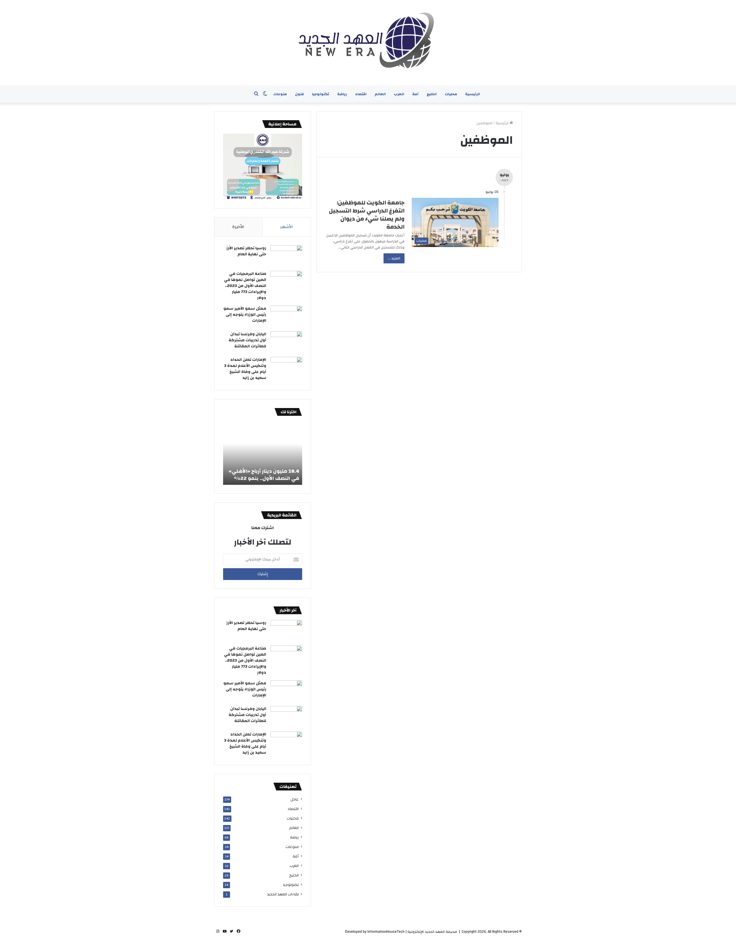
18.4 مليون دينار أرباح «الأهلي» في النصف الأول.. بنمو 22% (264, 474)
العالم (380, 94)
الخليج (432, 94)
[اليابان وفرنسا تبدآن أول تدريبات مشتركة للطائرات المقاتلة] (286, 342)
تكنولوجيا (320, 94)
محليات (451, 94)
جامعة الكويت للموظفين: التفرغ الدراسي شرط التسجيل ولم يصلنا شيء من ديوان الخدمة (367, 214)
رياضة (342, 94)
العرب (399, 94)
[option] (262, 453)
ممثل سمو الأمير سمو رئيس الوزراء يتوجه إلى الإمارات (244, 314)
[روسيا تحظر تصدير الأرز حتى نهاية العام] (286, 256)
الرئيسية (472, 94)
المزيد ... (394, 258)
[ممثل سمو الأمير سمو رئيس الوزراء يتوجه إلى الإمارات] (286, 316)
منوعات (280, 94)
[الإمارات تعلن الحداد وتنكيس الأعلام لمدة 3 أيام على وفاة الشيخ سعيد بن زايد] (286, 367)
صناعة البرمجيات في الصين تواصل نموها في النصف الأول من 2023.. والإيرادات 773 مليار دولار (245, 286)
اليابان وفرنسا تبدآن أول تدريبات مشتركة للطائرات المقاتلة (247, 340)
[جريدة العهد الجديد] (368, 43)
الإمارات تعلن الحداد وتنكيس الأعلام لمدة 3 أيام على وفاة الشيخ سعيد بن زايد (245, 369)
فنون (299, 94)
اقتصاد (361, 94)
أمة (415, 94)
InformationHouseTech (386, 931)
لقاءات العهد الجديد (283, 894)
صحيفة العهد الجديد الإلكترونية (432, 931)
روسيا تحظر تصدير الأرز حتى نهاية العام (246, 251)
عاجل (294, 799)
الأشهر (286, 227)
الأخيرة (238, 227)
